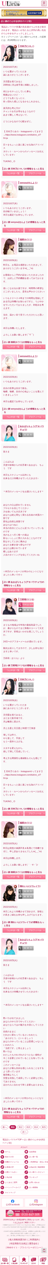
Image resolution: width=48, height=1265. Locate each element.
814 (36, 1127)
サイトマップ (10, 1193)
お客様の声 (9, 1167)
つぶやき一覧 (13, 173)
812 (20, 1127)
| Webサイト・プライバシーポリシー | (24, 1247)
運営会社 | (34, 1243)
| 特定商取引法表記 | (19, 1243)
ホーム (7, 1152)
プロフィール (35, 173)
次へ (24, 1132)
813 (28, 1127)
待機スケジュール (12, 1162)
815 (44, 1127)
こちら (18, 1222)
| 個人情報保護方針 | (17, 1239)
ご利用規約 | (34, 1239)
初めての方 (9, 1157)
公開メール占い (11, 1172)
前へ (5, 1127)
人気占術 (8, 1177)
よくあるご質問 (11, 1182)
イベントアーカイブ (13, 1188)
